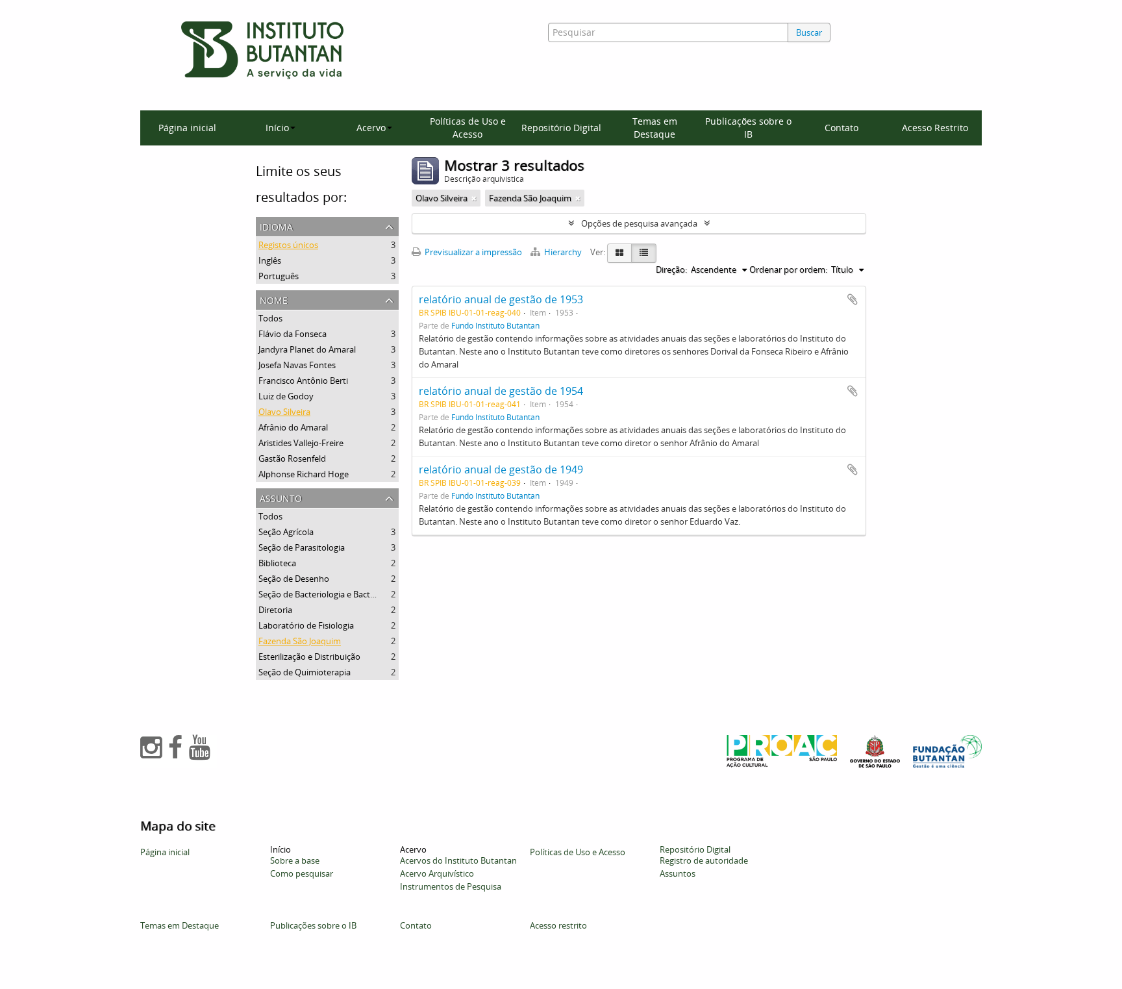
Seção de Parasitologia (301, 547)
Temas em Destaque (654, 127)
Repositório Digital (561, 127)
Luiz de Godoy (286, 396)
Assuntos (677, 873)
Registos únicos (288, 245)
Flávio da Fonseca (292, 334)
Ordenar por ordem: (788, 269)
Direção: (671, 269)
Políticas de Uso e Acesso (468, 127)
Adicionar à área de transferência (852, 299)
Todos (270, 318)
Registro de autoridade (704, 860)
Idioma (276, 225)
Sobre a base (294, 860)
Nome (274, 299)
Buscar (809, 32)
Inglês (269, 260)
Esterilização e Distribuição (309, 656)
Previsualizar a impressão (472, 252)
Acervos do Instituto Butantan (458, 860)
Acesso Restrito (935, 127)
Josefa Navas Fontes (297, 365)
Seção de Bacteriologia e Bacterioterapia (335, 594)
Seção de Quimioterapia (304, 672)
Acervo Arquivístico (437, 873)
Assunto (281, 497)
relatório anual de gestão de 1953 (501, 299)
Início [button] (277, 127)
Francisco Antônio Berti (303, 380)
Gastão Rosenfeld (292, 458)
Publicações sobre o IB (748, 127)
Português (278, 276)
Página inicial (187, 127)
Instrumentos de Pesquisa (450, 886)
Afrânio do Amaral (293, 427)
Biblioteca (277, 563)
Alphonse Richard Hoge (303, 474)
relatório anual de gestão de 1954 (501, 391)
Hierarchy (563, 252)
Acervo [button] (371, 127)
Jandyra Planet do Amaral (307, 349)
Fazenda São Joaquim (299, 641)
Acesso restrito (558, 925)
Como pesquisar (301, 873)
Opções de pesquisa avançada (639, 223)
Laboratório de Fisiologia (306, 625)
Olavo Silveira (284, 412)
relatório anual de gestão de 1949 (501, 469)
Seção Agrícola (286, 532)
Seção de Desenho (293, 578)
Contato (841, 127)
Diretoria (275, 610)
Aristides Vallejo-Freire (300, 443)
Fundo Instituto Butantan (495, 325)
